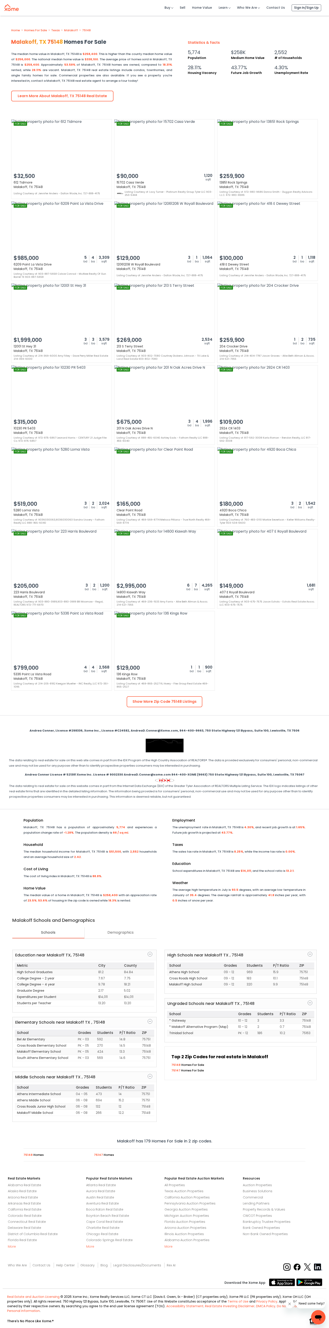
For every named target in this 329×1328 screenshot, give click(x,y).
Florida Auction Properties (184, 1221)
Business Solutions (257, 1191)
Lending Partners (256, 1203)
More (12, 1246)
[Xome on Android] (309, 1282)
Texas (55, 30)
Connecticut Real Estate (27, 1221)
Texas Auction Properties (183, 1191)
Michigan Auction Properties (186, 1215)
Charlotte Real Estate (103, 1228)
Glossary (87, 1265)
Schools (48, 932)
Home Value (202, 7)
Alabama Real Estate (24, 1185)
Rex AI (171, 1265)
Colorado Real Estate (25, 1215)
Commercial (253, 1197)
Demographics (120, 932)
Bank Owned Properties (261, 1228)
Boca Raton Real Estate (104, 1209)
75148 (86, 30)
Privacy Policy (266, 1301)
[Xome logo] (11, 7)
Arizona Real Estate (23, 1197)
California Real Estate (24, 1209)
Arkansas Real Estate (24, 1203)
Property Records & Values (264, 1209)
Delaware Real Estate (24, 1228)
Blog (104, 1265)
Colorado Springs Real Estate (109, 1240)
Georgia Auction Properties (186, 1209)
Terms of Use (238, 1301)
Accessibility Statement (184, 1306)
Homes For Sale (35, 30)
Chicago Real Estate (102, 1234)
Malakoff (71, 30)
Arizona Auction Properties (185, 1228)
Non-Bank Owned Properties (265, 1234)
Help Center (65, 1265)
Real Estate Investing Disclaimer (229, 1306)
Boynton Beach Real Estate (107, 1215)
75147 (176, 1070)
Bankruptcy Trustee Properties (267, 1221)
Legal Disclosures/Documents (137, 1265)
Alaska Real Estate (22, 1191)
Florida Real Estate (22, 1240)
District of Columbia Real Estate (33, 1234)
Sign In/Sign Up (306, 7)
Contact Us (275, 7)
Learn (223, 7)
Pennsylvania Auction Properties (190, 1203)
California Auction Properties (187, 1197)
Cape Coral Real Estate (104, 1221)
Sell (182, 7)
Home (15, 30)
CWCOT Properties (257, 1215)
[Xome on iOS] (282, 1282)
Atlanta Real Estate (101, 1185)
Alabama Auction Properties (186, 1240)
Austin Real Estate (100, 1197)
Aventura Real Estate (102, 1203)
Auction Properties (257, 1185)
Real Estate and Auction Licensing (33, 1297)
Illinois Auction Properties (184, 1234)
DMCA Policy (265, 1306)
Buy (167, 7)
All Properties (174, 1185)
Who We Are (247, 7)
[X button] (308, 1266)
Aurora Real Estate (100, 1191)
